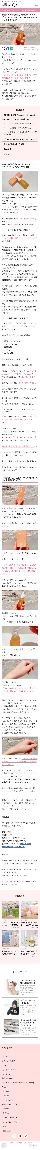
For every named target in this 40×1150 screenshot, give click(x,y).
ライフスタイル (8, 1100)
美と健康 (5, 10)
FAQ (4, 1126)
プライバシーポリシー (10, 1118)
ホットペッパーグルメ (10, 1070)
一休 (4, 1065)
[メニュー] (35, 4)
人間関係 (6, 1096)
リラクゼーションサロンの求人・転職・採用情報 (19, 1083)
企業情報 (6, 1109)
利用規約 (6, 1113)
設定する (33, 1145)
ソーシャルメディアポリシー (12, 1122)
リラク (5, 1057)
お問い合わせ (7, 1131)
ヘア (4, 1052)
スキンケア (15, 10)
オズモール (6, 1074)
